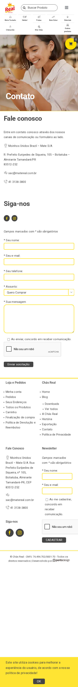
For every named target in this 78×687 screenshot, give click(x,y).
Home (46, 392)
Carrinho (11, 412)
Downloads (52, 404)
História (47, 419)
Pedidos (11, 397)
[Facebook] (10, 533)
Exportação (49, 424)
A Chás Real (50, 414)
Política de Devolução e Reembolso (21, 425)
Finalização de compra (20, 417)
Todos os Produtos (18, 407)
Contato (47, 429)
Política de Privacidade (56, 434)
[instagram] (14, 218)
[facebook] (7, 218)
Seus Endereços (16, 402)
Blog (45, 397)
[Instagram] (20, 533)
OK (39, 681)
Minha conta (13, 392)
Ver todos (51, 409)
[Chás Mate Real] (10, 3)
